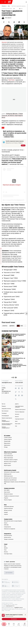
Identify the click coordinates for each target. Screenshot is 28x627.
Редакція (4, 406)
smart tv (6, 586)
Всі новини (7, 435)
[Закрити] (25, 615)
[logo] (9, 2)
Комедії (6, 512)
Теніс (5, 549)
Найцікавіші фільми (9, 506)
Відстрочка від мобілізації (10, 480)
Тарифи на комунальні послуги (11, 496)
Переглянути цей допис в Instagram (12, 184)
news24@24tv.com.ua (7, 382)
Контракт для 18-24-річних (10, 478)
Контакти (17, 414)
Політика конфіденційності (6, 421)
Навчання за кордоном (9, 528)
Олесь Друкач (8, 17)
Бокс (5, 546)
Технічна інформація (19, 411)
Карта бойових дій (8, 455)
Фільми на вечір (8, 510)
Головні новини (8, 437)
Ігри (16, 426)
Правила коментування (20, 409)
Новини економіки (9, 488)
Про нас (3, 403)
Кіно (9, 6)
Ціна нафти (6, 490)
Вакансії (17, 416)
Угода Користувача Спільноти (19, 407)
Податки (6, 497)
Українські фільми (8, 508)
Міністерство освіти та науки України (13, 521)
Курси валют (7, 492)
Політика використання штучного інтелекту (7, 424)
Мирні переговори (8, 457)
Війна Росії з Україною (10, 452)
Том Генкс (11, 80)
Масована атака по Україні (10, 461)
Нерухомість (7, 533)
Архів (16, 421)
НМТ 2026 (6, 524)
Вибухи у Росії (7, 463)
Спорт (5, 544)
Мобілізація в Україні (10, 470)
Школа (5, 523)
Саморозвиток (7, 526)
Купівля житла (7, 537)
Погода (5, 447)
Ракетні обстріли (8, 453)
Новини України (8, 439)
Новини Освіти (8, 519)
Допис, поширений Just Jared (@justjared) (13, 200)
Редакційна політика (6, 408)
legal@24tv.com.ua (18, 607)
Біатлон (6, 551)
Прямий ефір (7, 441)
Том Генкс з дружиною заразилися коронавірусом (18, 6)
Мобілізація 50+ (7, 474)
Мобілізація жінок (8, 476)
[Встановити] (14, 617)
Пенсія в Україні (8, 499)
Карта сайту (17, 423)
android (6, 582)
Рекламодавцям (5, 415)
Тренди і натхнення (8, 539)
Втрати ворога (7, 465)
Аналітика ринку (8, 535)
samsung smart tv (16, 586)
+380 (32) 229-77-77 (10, 606)
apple (16, 582)
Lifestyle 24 (4, 6)
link (15, 388)
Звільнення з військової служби (11, 472)
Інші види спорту (8, 553)
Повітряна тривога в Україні (10, 459)
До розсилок (9, 572)
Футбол (6, 547)
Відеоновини (7, 443)
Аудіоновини (7, 445)
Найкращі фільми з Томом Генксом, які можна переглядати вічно (12, 115)
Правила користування (7, 418)
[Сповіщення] (26, 2)
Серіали (6, 514)
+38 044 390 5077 (19, 382)
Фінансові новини (8, 494)
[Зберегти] (24, 22)
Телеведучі (4, 413)
